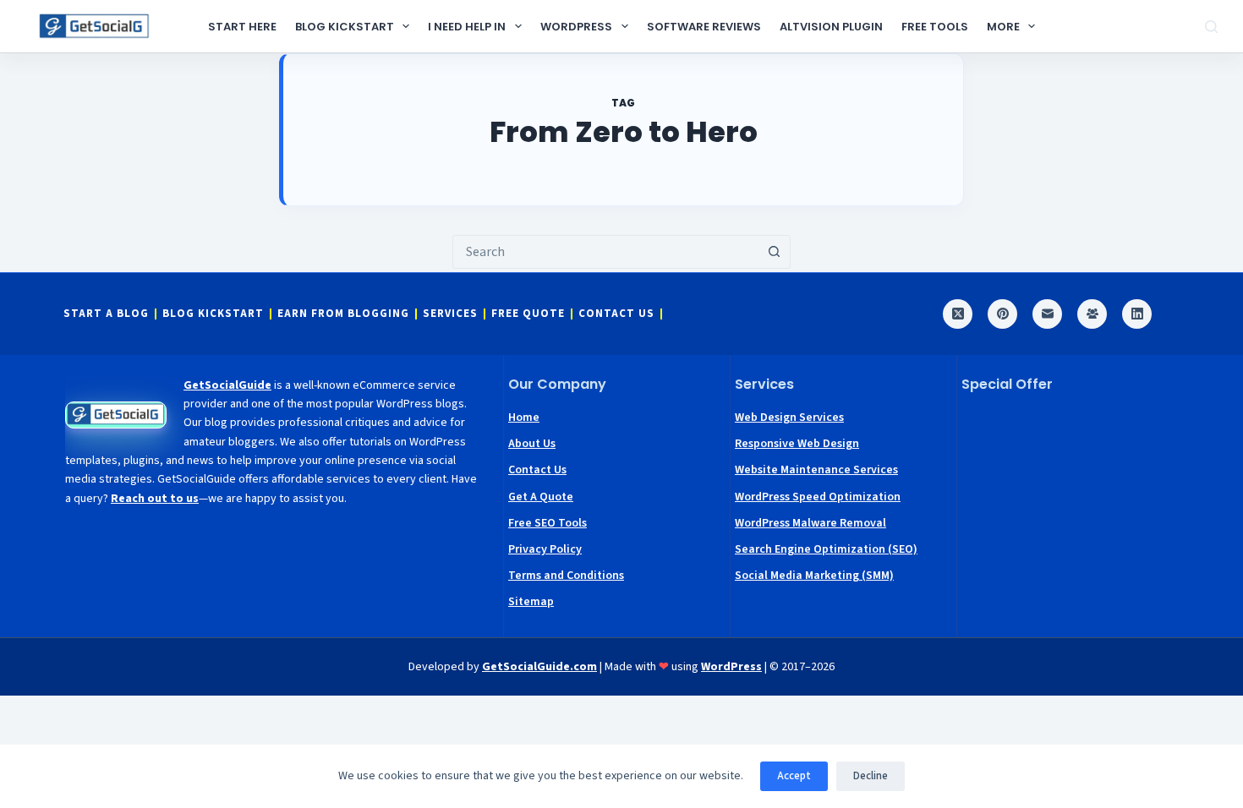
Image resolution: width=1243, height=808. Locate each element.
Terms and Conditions (566, 575)
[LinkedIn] (1137, 314)
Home (523, 417)
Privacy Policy (545, 549)
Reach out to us (155, 498)
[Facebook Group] (1092, 314)
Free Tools (934, 27)
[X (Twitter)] (957, 314)
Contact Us (616, 313)
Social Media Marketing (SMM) (814, 575)
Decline (870, 775)
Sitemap (531, 601)
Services (450, 313)
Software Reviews (704, 27)
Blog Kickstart (344, 27)
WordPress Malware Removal (810, 523)
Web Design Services (789, 417)
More (1003, 27)
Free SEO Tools (547, 523)
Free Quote (528, 313)
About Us (532, 443)
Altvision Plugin (831, 27)
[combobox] (605, 252)
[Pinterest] (1002, 314)
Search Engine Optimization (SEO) (826, 549)
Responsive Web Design (797, 443)
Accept (794, 775)
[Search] (1211, 26)
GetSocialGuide (227, 385)
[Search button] (774, 252)
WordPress (576, 27)
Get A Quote (540, 497)
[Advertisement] (1070, 512)
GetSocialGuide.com (539, 666)
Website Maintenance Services (816, 469)
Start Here (242, 27)
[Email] (1047, 314)
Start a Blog (106, 313)
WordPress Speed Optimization (818, 497)
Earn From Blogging (343, 313)
